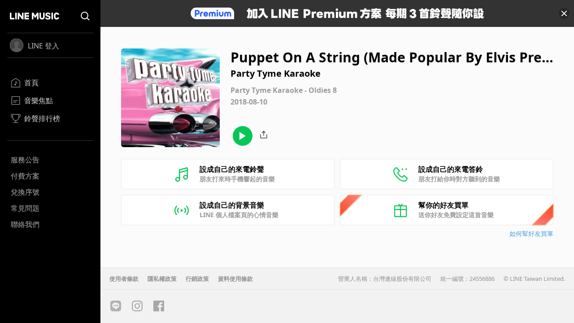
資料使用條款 (235, 278)
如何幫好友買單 (531, 233)
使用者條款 (124, 278)
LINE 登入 (43, 46)
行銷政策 (197, 278)
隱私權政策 (162, 278)
